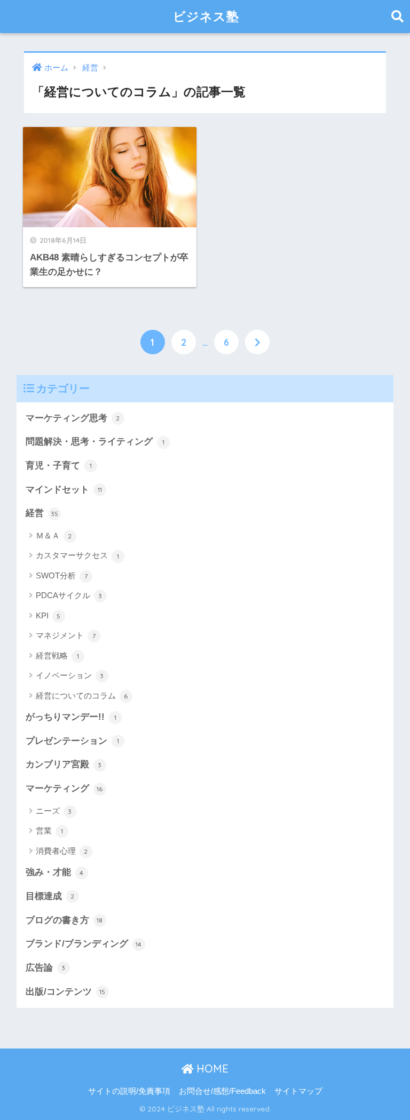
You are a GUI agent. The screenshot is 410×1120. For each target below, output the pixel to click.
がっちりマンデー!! (71, 717)
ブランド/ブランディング (84, 944)
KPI (48, 615)
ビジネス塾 (206, 16)
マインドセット (64, 489)
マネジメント (66, 635)
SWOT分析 (62, 575)
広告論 (46, 968)
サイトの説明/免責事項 (129, 1091)
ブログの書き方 (64, 920)
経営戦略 (57, 655)
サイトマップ (298, 1091)
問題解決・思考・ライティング (95, 441)
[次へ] (257, 342)
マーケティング (64, 788)
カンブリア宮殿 (64, 764)
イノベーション (70, 675)
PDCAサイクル (69, 595)
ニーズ (54, 810)
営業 (49, 830)
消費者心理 (62, 850)
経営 (42, 513)
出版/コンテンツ (66, 992)
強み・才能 (55, 872)
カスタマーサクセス (77, 555)
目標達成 (50, 896)
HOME (210, 1068)
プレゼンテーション (72, 741)
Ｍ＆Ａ (54, 535)
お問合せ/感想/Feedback (222, 1091)
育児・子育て (59, 465)
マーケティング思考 (73, 418)
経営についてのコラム (82, 695)
